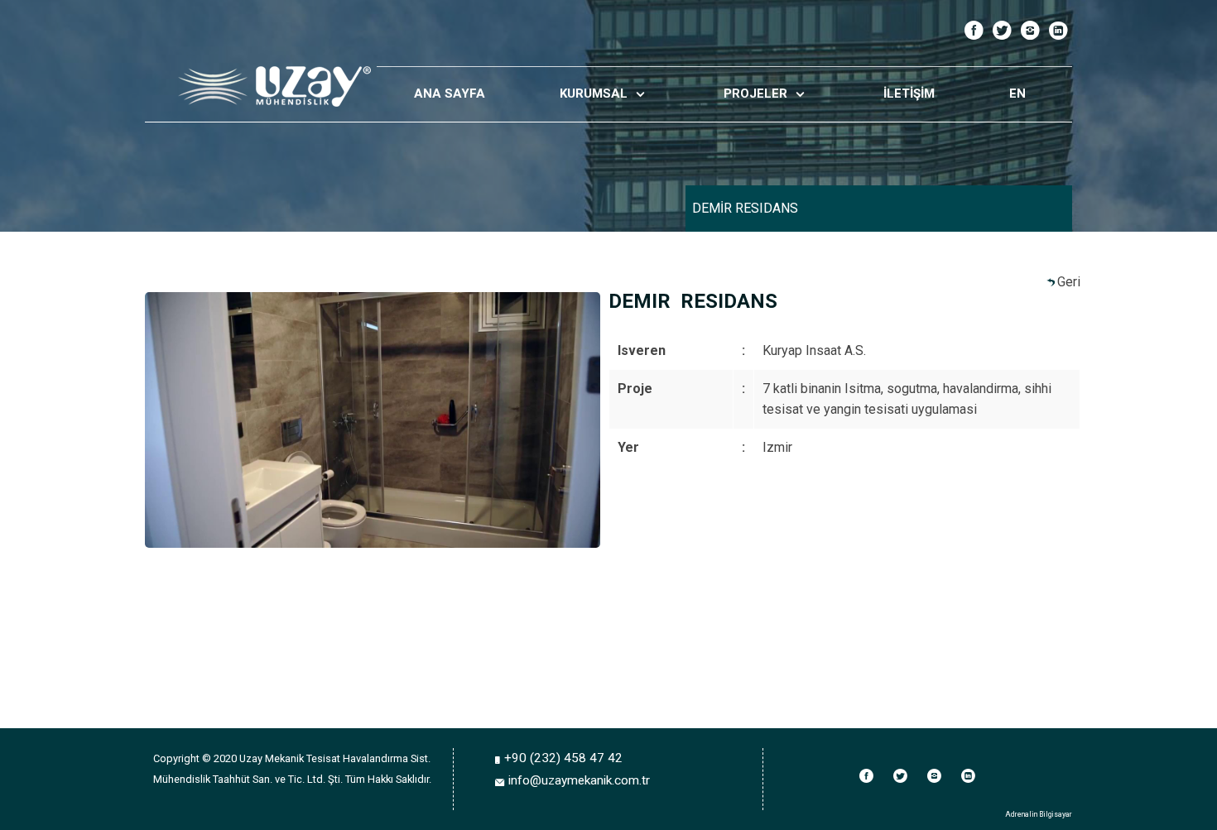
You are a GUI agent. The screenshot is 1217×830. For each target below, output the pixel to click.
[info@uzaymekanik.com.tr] (501, 781)
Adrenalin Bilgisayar (1038, 814)
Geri (1068, 282)
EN (1017, 93)
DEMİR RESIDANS (745, 208)
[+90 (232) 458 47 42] (499, 759)
